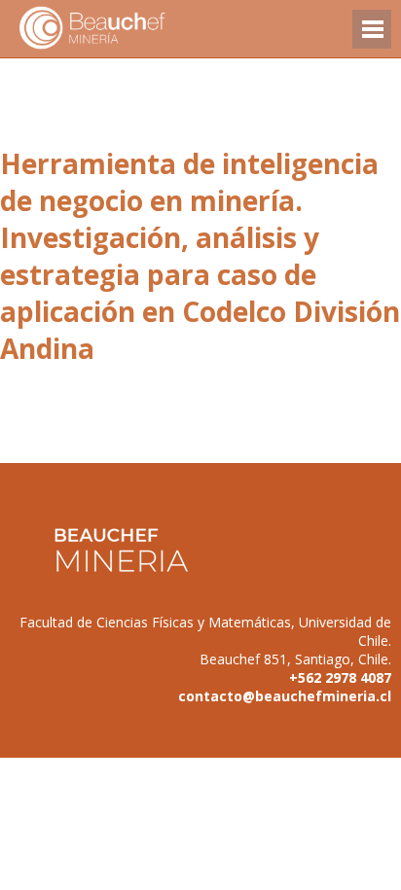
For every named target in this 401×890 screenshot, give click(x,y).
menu (371, 38)
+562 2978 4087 (340, 677)
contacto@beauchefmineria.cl (284, 696)
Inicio (126, 28)
